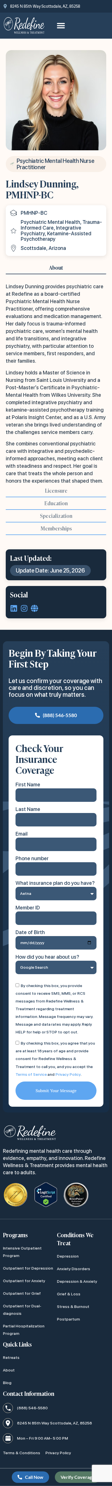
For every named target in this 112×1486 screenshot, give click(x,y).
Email (22, 834)
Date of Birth (30, 932)
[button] (60, 25)
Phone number (32, 858)
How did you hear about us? (47, 957)
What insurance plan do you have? (55, 883)
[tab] (56, 268)
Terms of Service (31, 1074)
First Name (28, 785)
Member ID (28, 908)
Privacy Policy (68, 1074)
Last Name (28, 809)
